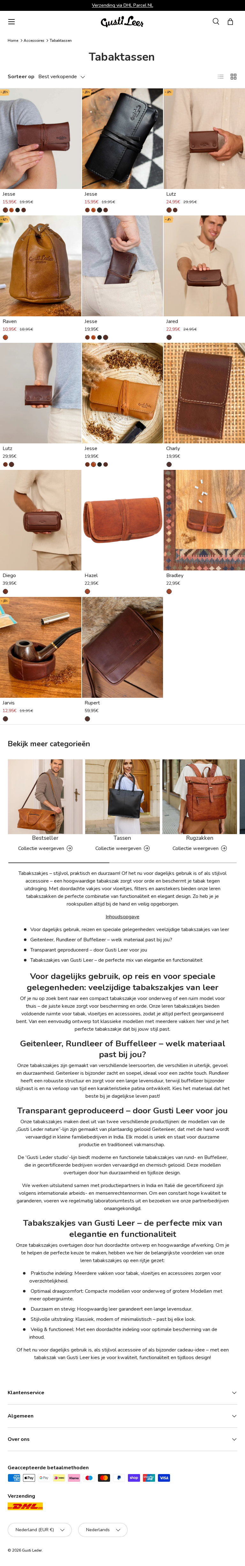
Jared (172, 321)
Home (13, 40)
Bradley (174, 575)
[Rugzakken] (199, 796)
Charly (173, 448)
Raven (10, 321)
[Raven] (40, 265)
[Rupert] (122, 647)
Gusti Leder (32, 1550)
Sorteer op (21, 76)
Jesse (9, 194)
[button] (230, 22)
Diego (9, 575)
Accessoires (34, 40)
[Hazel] (122, 520)
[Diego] (40, 520)
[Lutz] (204, 138)
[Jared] (204, 265)
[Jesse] (40, 138)
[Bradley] (204, 520)
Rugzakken (199, 838)
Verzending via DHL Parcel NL (122, 5)
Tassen (122, 838)
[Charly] (204, 393)
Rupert (92, 702)
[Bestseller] (45, 796)
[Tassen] (122, 796)
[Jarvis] (40, 647)
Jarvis (9, 702)
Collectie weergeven (41, 848)
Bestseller (45, 838)
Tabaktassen (61, 40)
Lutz (171, 194)
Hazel (91, 575)
